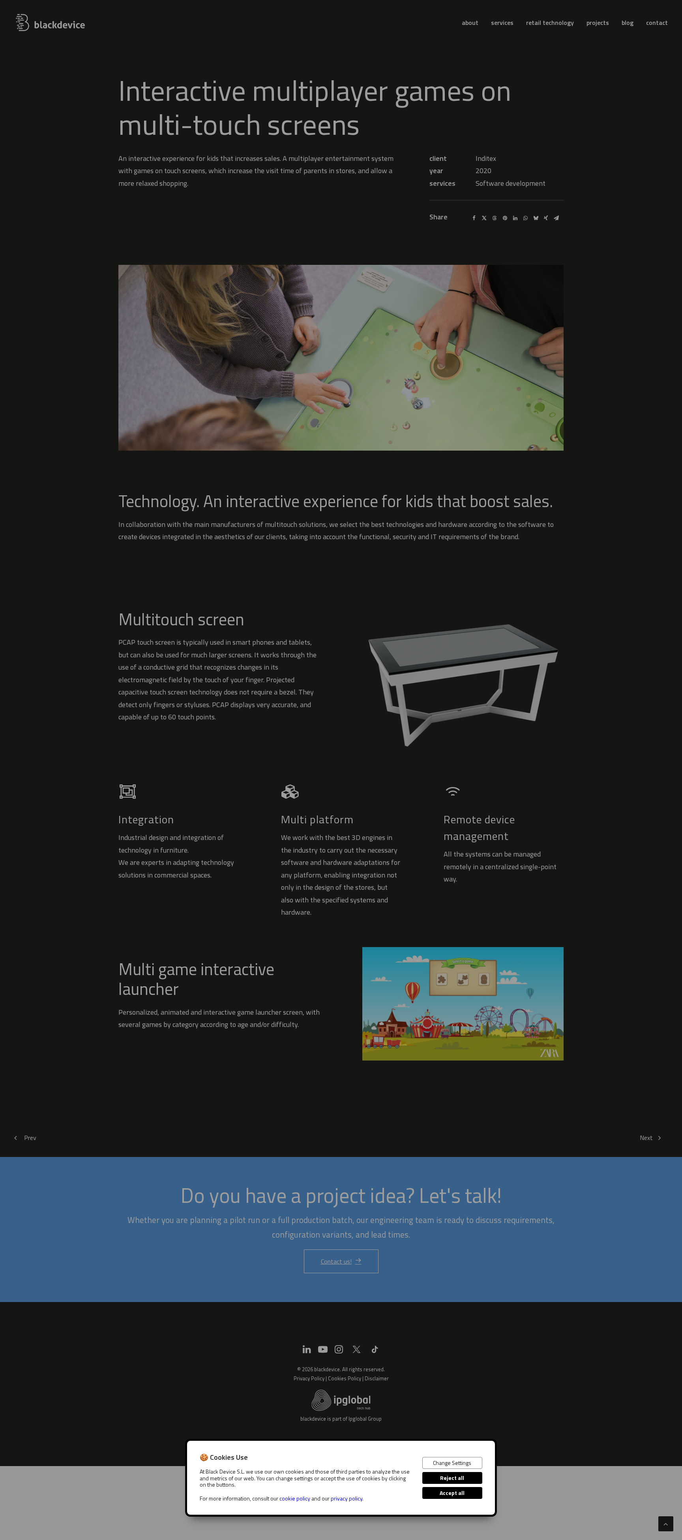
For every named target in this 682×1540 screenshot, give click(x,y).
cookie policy (294, 1498)
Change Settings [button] (452, 1463)
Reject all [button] (452, 1478)
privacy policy (346, 1498)
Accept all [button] (452, 1493)
